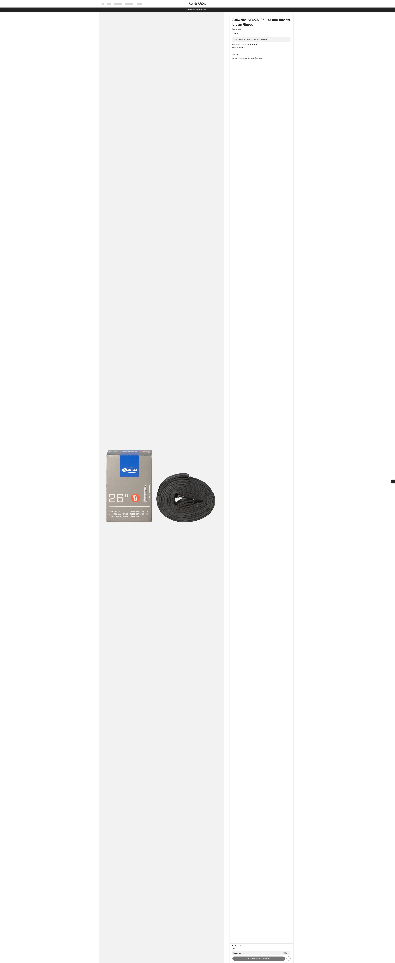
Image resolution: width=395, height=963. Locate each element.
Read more (258, 58)
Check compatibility (238, 47)
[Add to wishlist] (288, 959)
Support (139, 4)
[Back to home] (197, 3)
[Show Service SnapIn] (393, 481)
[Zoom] (161, 489)
